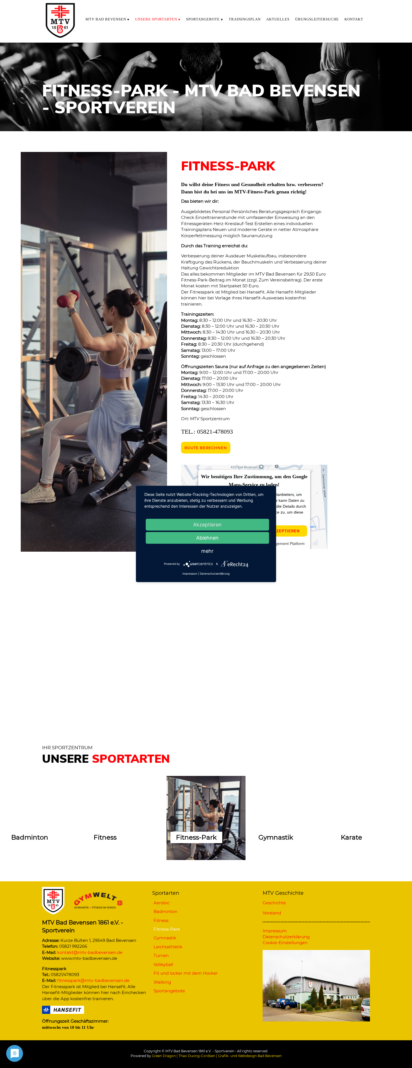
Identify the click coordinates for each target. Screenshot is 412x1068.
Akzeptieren (285, 531)
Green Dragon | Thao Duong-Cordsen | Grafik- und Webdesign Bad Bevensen (217, 1056)
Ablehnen (207, 538)
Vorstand (272, 913)
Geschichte (274, 902)
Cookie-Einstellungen (285, 942)
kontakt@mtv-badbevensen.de (89, 952)
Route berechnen (205, 447)
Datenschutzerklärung (215, 573)
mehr (207, 551)
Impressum (189, 573)
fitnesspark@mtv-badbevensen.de (93, 980)
